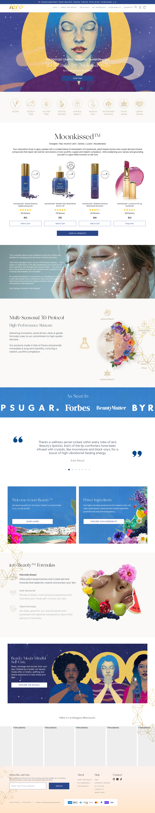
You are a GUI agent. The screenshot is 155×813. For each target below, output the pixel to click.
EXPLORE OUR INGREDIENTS (104, 521)
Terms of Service (14, 802)
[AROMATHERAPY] (107, 313)
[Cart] (144, 7)
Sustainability (83, 786)
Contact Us (99, 789)
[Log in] (140, 7)
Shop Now (77, 78)
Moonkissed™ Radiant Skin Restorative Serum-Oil (60, 205)
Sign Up (59, 786)
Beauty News (100, 792)
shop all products (77, 233)
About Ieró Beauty (85, 779)
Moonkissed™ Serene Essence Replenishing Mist (25, 205)
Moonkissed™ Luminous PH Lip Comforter (129, 205)
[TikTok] (121, 779)
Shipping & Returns (102, 783)
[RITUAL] (144, 362)
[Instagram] (114, 779)
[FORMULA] (85, 343)
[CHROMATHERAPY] (107, 373)
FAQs (96, 779)
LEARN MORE (32, 521)
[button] (136, 7)
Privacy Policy (26, 802)
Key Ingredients (84, 783)
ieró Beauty (44, 802)
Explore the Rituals (29, 685)
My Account (99, 786)
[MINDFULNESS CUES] (144, 324)
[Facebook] (118, 779)
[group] (36, 338)
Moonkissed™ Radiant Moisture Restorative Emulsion (95, 205)
